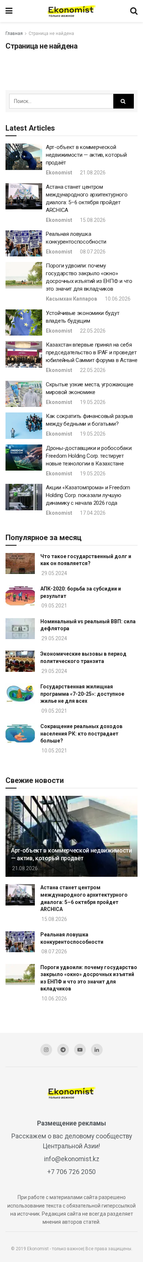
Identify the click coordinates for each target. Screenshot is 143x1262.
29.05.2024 (53, 573)
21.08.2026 (92, 173)
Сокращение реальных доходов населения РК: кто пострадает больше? (81, 733)
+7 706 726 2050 (71, 1172)
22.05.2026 (92, 331)
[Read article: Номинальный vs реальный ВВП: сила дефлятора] (20, 628)
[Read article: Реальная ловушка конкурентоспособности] (24, 243)
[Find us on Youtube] (80, 1050)
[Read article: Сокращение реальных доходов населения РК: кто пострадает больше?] (20, 733)
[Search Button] (134, 11)
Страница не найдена (51, 33)
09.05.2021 (53, 606)
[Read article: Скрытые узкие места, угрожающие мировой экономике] (24, 394)
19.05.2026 (92, 402)
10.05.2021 (53, 751)
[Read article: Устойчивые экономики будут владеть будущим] (24, 322)
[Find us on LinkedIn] (97, 1050)
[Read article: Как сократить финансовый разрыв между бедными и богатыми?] (24, 425)
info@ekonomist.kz (71, 1159)
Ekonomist (59, 173)
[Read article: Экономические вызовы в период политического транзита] (20, 661)
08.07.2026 (92, 252)
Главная (14, 33)
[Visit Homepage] (71, 11)
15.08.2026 (92, 220)
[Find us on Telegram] (63, 1050)
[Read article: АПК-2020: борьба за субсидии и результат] (20, 595)
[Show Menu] (9, 11)
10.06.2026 (117, 299)
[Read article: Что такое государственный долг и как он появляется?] (20, 563)
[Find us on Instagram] (46, 1050)
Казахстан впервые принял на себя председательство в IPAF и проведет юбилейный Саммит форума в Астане (91, 352)
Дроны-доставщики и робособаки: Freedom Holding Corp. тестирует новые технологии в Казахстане (89, 456)
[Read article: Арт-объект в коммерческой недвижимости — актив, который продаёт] (24, 156)
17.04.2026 (92, 513)
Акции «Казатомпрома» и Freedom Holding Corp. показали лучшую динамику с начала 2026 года (88, 495)
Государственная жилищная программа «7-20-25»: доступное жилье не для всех (82, 694)
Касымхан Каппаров (71, 299)
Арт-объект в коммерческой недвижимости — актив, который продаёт (86, 155)
